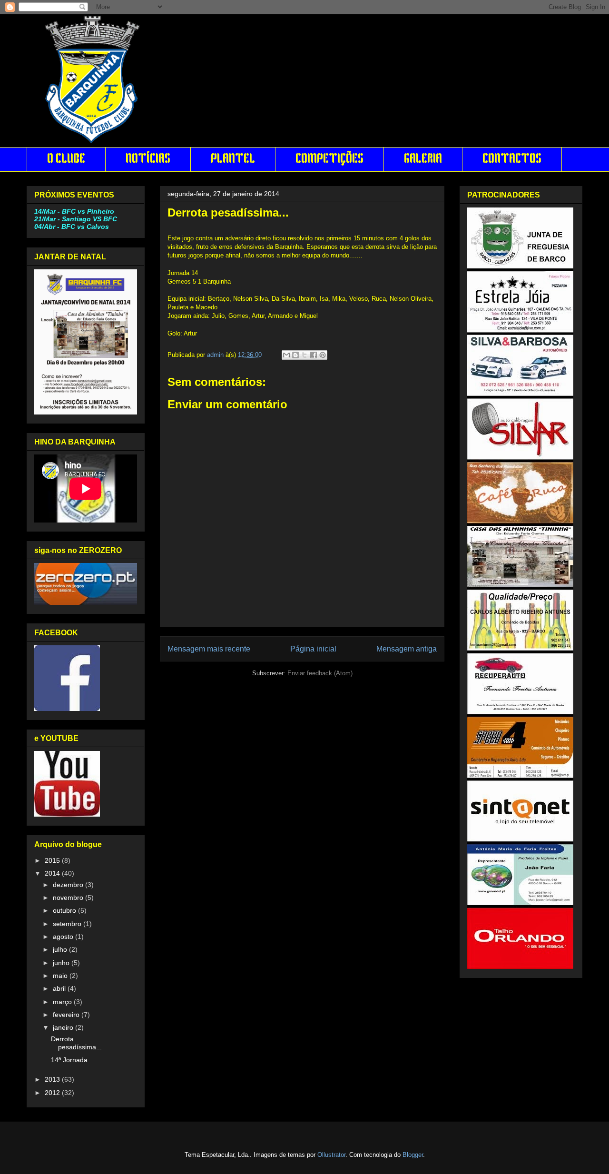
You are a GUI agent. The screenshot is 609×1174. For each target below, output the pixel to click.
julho (61, 949)
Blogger (413, 1154)
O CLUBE (66, 159)
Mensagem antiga (406, 649)
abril (60, 988)
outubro (65, 910)
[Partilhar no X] (304, 355)
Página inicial (313, 649)
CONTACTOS (511, 159)
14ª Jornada (69, 1060)
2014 (53, 873)
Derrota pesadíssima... (76, 1043)
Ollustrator (331, 1154)
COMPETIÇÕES (329, 159)
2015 (53, 860)
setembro (68, 923)
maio (61, 975)
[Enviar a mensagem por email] (286, 355)
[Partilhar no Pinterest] (322, 355)
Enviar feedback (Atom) (320, 673)
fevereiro (67, 1014)
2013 (53, 1079)
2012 (53, 1092)
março (63, 1002)
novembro (69, 897)
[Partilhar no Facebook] (313, 355)
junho (62, 963)
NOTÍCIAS (148, 159)
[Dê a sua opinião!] (295, 355)
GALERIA (423, 159)
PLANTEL (233, 159)
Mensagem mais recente (208, 649)
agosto (64, 936)
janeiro (64, 1027)
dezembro (69, 884)
